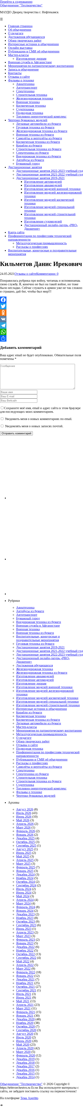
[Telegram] (41, 325)
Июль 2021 (23, 994)
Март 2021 (23, 1008)
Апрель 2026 (25, 824)
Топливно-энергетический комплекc (41, 788)
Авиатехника (25, 607)
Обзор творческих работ (33, 741)
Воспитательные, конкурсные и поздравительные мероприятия (38, 638)
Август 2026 (24, 809)
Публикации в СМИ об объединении (41, 759)
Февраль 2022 (25, 972)
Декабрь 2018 (25, 1062)
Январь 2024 (24, 910)
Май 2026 (22, 820)
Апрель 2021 (25, 1004)
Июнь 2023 (23, 928)
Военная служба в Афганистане (38, 625)
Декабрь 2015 (25, 1073)
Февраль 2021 (25, 1012)
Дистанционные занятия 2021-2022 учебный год (49, 651)
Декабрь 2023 (25, 914)
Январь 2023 (24, 943)
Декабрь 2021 (25, 979)
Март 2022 (23, 968)
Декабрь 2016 (25, 1070)
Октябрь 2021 (25, 986)
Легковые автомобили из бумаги (38, 723)
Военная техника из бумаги (35, 633)
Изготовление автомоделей (35, 680)
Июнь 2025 (23, 852)
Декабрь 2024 (25, 874)
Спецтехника (25, 770)
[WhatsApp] (41, 332)
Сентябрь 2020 (26, 1030)
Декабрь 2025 (25, 838)
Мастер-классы (26, 727)
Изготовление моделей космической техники (47, 698)
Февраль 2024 (25, 907)
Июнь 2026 (23, 816)
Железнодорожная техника (34, 669)
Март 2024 (23, 903)
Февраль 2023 (25, 939)
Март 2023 (23, 936)
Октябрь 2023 (25, 921)
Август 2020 (24, 1033)
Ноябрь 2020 (24, 1023)
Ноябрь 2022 (24, 950)
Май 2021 (22, 1001)
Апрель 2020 (25, 1048)
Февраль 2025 (25, 867)
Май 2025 (22, 856)
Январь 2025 (24, 871)
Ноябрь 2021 (24, 983)
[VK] (41, 319)
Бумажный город (28, 618)
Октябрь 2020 (25, 1026)
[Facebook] (41, 300)
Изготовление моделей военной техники (44, 687)
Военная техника (28, 629)
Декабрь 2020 (25, 1019)
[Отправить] (41, 338)
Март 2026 (23, 827)
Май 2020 (22, 1044)
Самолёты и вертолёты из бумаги (39, 766)
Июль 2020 (23, 1037)
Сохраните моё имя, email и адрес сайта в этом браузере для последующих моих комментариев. (40, 409)
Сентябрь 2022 (26, 957)
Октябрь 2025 (25, 842)
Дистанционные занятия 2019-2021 (40, 647)
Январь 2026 (24, 834)
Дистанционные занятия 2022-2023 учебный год (49, 654)
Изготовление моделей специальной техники (47, 701)
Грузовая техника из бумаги (35, 643)
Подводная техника (29, 748)
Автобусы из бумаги (30, 611)
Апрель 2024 (25, 900)
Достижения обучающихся (34, 665)
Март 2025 (23, 863)
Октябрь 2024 (25, 881)
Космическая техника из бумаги (38, 719)
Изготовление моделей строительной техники (48, 705)
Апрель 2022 (25, 965)
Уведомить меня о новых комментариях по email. (38, 419)
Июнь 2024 (23, 892)
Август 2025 (24, 849)
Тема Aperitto (29, 1098)
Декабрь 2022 (25, 947)
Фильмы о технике (29, 792)
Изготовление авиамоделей (35, 676)
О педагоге (23, 737)
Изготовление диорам (31, 683)
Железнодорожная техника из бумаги (41, 672)
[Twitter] (41, 306)
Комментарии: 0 (47, 273)
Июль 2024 (23, 889)
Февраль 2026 (25, 831)
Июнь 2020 (23, 1041)
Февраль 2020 (25, 1055)
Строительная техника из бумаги (38, 781)
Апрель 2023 (25, 932)
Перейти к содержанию (16, 1)
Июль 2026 (23, 813)
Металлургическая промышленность (41, 734)
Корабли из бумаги (29, 712)
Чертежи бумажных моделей (35, 795)
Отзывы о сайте (25, 273)
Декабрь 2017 (25, 1066)
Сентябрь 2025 (26, 845)
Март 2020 (23, 1052)
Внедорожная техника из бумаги (38, 622)
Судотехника (25, 785)
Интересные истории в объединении (41, 709)
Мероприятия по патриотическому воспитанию (49, 730)
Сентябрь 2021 (26, 990)
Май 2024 (22, 896)
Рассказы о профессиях (32, 763)
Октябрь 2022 (25, 954)
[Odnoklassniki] (41, 312)
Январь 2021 (24, 1015)
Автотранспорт (26, 614)
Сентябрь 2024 (26, 885)
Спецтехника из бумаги (32, 774)
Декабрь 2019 (25, 1059)
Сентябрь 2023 (26, 925)
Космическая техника (31, 716)
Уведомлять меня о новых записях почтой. (34, 426)
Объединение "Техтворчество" (21, 5)
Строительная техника (31, 777)
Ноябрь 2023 (24, 918)
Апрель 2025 (25, 860)
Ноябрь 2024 (24, 878)
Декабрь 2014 (25, 1077)
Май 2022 (22, 961)
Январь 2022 (24, 976)
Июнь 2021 (23, 997)
